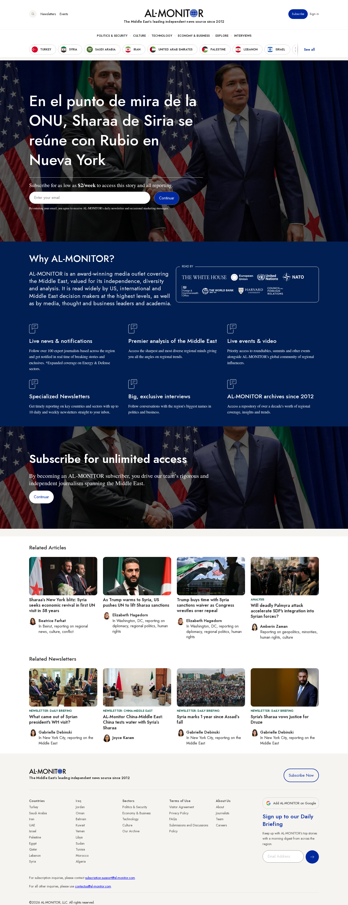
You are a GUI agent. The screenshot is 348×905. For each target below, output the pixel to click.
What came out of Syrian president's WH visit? (53, 719)
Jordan (80, 807)
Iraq (78, 800)
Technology (162, 35)
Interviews (242, 35)
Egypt (32, 843)
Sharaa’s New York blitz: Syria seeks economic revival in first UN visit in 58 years (62, 605)
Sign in (314, 14)
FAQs (173, 819)
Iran (31, 819)
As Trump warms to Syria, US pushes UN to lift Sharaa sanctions (136, 602)
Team (219, 819)
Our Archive (130, 831)
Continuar (41, 497)
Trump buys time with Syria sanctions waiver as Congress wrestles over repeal (205, 605)
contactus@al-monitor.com (93, 886)
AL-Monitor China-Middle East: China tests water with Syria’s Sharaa (133, 722)
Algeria (81, 861)
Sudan (80, 843)
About (220, 807)
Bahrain (81, 819)
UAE (32, 825)
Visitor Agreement (181, 807)
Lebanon (35, 855)
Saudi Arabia (38, 813)
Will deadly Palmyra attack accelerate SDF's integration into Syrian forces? (282, 611)
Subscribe (298, 14)
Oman (80, 813)
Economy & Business (194, 35)
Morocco (82, 855)
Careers (221, 825)
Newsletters (48, 14)
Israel (32, 831)
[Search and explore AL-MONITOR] (33, 14)
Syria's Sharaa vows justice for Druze (280, 719)
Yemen (80, 831)
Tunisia (80, 849)
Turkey (33, 807)
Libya (79, 837)
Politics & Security (112, 35)
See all (309, 49)
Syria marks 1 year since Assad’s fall (208, 719)
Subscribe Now (301, 775)
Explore (221, 35)
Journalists (222, 813)
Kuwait (80, 825)
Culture (139, 35)
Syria (32, 861)
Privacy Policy (178, 813)
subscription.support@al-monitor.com (110, 877)
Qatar (33, 849)
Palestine (35, 837)
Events (64, 14)
